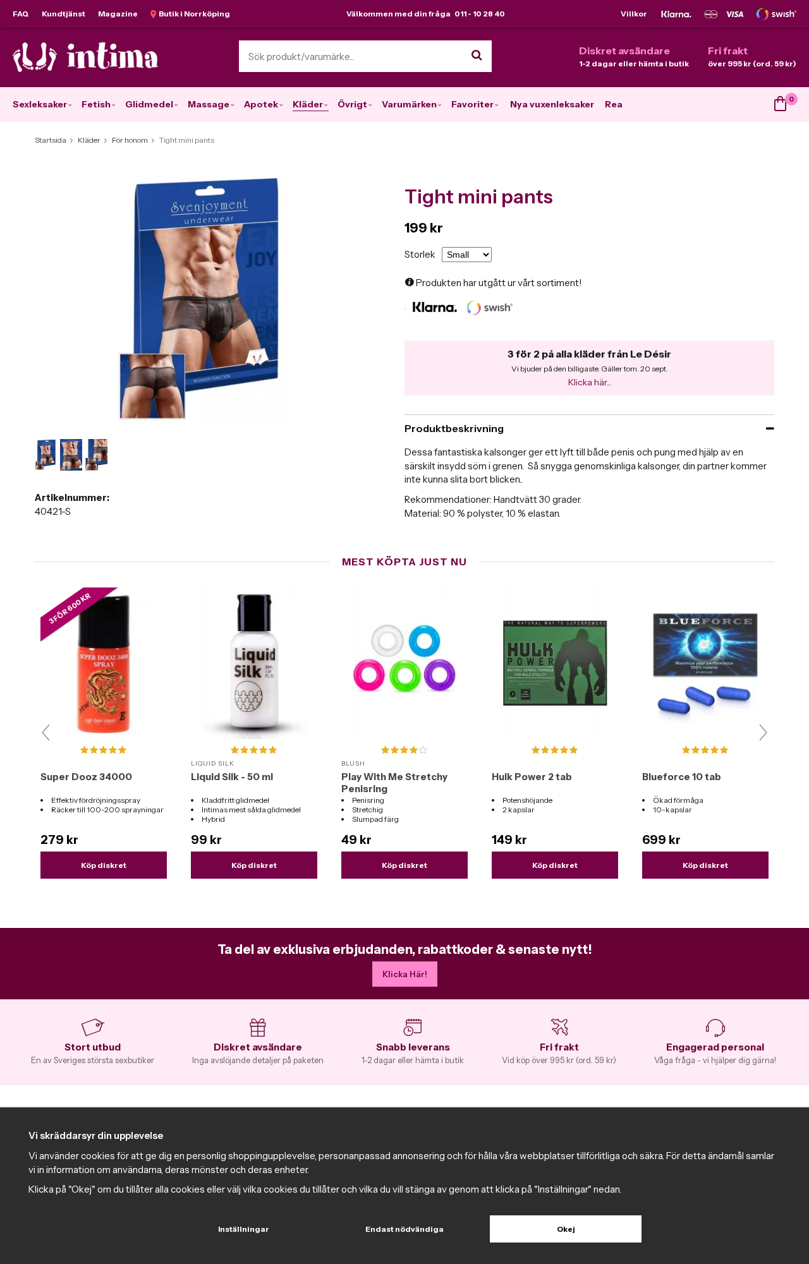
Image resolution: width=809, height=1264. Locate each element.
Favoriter (472, 104)
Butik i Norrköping (193, 13)
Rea (614, 104)
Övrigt (352, 104)
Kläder (308, 104)
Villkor (634, 13)
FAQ (21, 13)
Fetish (96, 104)
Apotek (261, 104)
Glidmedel (149, 104)
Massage (208, 104)
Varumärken (409, 104)
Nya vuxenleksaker (552, 104)
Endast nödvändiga (404, 1229)
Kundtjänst (63, 13)
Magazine (118, 13)
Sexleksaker (40, 104)
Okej (566, 1229)
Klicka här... (589, 382)
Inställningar (243, 1229)
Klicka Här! (404, 974)
